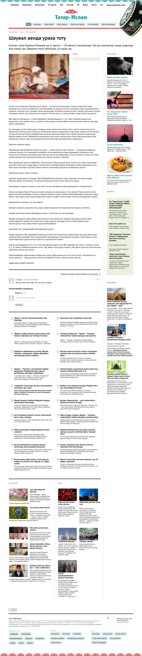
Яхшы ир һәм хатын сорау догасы (66, 503)
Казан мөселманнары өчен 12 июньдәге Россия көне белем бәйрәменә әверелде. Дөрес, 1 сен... (119, 118)
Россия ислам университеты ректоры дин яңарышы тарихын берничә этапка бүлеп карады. (77, 437)
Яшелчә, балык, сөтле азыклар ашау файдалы (119, 176)
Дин (61, 5)
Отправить (19, 305)
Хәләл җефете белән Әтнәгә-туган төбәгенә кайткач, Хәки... (119, 227)
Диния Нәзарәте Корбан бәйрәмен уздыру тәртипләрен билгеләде (32, 401)
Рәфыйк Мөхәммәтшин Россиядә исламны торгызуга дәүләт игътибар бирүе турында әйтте (78, 432)
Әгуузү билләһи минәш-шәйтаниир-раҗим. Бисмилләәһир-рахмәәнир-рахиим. (88, 546)
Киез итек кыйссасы (117, 224)
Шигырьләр (55, 634)
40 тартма (52, 5)
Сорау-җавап (49, 24)
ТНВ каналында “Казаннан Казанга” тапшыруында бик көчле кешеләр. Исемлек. (119, 237)
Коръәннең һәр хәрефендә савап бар (75, 318)
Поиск (94, 5)
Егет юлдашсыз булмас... (118, 245)
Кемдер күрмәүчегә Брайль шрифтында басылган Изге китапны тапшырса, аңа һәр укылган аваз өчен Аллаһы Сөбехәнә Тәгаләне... (79, 324)
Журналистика (14, 631)
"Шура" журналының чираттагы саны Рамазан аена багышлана (119, 256)
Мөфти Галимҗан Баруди (117, 77)
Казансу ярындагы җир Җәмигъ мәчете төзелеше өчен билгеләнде (76, 446)
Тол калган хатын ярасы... (40, 507)
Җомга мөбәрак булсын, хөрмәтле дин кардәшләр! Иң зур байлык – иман (119, 303)
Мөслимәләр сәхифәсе (76, 638)
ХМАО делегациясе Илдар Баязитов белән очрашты (31, 431)
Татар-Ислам (13, 32)
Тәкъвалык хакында (66, 541)
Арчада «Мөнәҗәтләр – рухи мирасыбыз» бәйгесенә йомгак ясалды (77, 401)
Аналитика (40, 638)
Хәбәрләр (14, 5)
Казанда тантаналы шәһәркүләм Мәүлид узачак (118, 338)
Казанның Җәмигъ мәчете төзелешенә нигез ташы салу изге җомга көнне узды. (33, 421)
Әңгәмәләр (39, 5)
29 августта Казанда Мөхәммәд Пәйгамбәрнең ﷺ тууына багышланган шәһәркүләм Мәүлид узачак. (120, 350)
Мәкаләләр (26, 5)
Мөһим (30, 643)
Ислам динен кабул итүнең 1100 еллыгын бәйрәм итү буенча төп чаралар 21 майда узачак (31, 461)
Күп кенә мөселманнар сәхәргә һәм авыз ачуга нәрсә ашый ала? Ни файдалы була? (119, 182)
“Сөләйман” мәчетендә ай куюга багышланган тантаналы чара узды (33, 387)
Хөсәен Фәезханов (115, 145)
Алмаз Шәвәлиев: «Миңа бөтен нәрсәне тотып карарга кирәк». (40, 546)
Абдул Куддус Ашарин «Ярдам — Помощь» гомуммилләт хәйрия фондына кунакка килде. (79, 416)
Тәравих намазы (86, 541)
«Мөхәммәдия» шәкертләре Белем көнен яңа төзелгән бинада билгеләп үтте (79, 370)
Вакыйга (28, 638)
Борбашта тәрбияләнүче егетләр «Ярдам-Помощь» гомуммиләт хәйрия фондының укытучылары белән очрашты (31, 353)
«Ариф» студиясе (122, 622)
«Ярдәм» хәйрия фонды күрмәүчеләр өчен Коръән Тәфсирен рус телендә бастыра (32, 335)
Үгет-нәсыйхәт (93, 24)
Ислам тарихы (62, 24)
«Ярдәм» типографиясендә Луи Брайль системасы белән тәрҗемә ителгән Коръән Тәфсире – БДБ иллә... (32, 342)
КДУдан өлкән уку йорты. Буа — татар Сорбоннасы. (40, 566)
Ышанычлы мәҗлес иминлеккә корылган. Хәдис (118, 249)
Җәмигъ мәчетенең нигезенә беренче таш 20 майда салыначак (79, 460)
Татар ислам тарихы (77, 24)
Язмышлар (77, 634)
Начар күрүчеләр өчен (116, 5)
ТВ (78, 5)
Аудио (85, 5)
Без (101, 5)
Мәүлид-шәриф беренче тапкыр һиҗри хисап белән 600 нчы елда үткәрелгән (118, 376)
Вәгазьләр (37, 24)
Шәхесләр (66, 634)
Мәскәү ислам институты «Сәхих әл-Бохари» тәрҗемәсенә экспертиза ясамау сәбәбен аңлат (78, 353)
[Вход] (24, 292)
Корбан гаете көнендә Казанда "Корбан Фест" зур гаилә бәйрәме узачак (79, 387)
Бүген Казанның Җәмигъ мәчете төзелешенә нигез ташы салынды (32, 416)
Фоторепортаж (16, 638)
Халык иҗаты (55, 643)
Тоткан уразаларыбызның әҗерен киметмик (65, 575)
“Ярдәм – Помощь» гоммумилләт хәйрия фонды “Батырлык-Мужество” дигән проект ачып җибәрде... (78, 341)
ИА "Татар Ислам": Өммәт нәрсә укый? (117, 113)
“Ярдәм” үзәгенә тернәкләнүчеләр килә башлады (30, 319)
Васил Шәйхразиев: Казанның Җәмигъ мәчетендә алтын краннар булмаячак (30, 446)
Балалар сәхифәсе (57, 638)
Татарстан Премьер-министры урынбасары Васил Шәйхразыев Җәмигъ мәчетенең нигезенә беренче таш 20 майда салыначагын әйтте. (79, 466)
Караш (12, 643)
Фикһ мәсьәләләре (108, 24)
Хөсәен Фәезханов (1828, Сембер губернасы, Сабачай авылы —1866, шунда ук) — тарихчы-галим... (119, 149)
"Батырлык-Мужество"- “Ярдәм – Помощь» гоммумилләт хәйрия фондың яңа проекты (78, 335)
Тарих (21, 643)
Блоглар (70, 5)
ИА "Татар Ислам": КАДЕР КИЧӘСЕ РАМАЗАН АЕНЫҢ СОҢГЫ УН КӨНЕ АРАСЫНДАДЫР (119, 204)
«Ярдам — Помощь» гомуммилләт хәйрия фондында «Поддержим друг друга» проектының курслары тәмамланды (31, 371)
